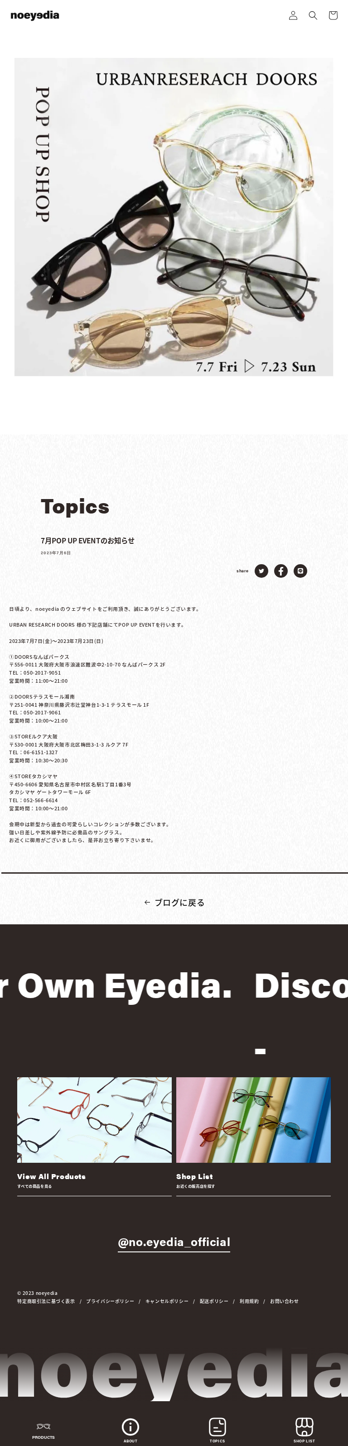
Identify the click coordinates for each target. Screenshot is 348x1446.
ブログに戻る (180, 902)
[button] (313, 15)
